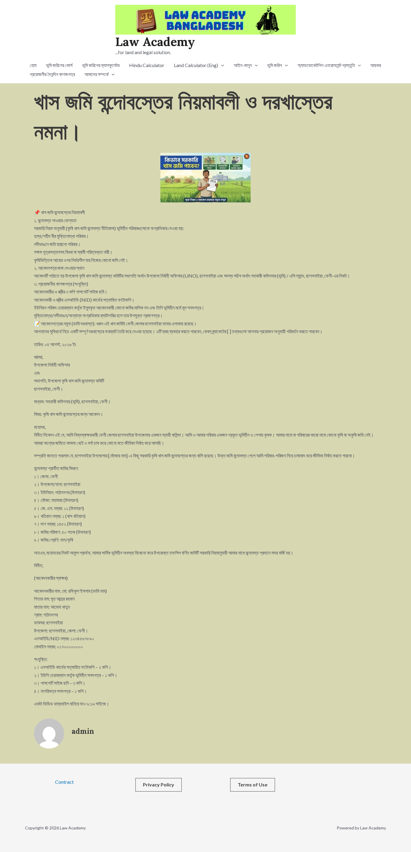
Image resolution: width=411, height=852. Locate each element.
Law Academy (155, 41)
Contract (64, 782)
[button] (221, 65)
